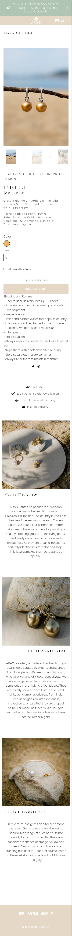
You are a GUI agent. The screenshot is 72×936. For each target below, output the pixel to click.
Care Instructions (14, 336)
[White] (14, 243)
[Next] (63, 97)
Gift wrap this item (18, 269)
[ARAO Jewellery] (36, 20)
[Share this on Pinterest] (39, 367)
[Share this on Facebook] (33, 367)
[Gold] (6, 243)
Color (7, 236)
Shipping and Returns (17, 296)
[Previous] (9, 97)
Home (7, 33)
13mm (8, 257)
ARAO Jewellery (40, 927)
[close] (67, 8)
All (18, 33)
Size (6, 250)
